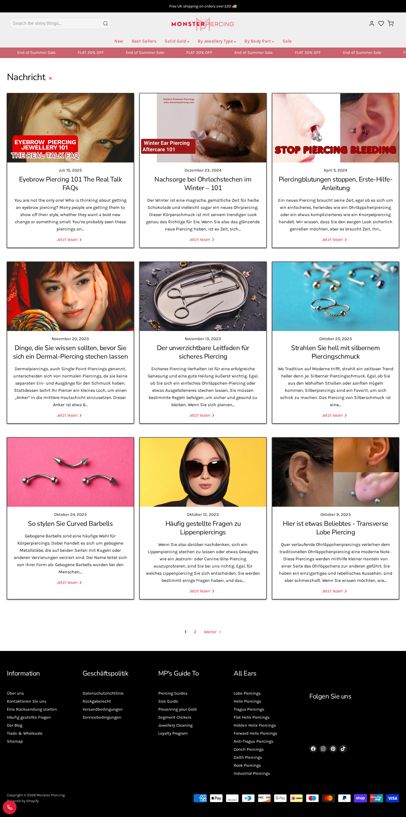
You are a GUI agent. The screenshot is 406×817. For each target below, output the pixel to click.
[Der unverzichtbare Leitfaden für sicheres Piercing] (203, 296)
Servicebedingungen (102, 717)
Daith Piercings (248, 757)
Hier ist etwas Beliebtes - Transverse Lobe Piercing (335, 528)
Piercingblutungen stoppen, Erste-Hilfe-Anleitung (335, 183)
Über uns (15, 693)
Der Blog (14, 725)
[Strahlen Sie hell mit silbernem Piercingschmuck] (335, 296)
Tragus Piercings (249, 709)
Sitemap (15, 741)
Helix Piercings (247, 701)
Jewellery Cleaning (175, 725)
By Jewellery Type (215, 41)
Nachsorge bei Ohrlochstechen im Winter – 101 (202, 183)
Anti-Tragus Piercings (253, 741)
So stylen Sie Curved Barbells (70, 523)
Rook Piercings (247, 765)
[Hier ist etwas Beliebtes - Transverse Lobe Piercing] (335, 472)
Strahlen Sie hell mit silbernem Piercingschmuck (335, 352)
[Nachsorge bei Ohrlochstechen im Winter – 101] (203, 127)
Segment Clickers (174, 717)
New (118, 41)
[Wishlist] (381, 23)
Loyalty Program (173, 733)
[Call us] (10, 807)
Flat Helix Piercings (252, 717)
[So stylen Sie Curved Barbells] (70, 472)
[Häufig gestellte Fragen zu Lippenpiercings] (203, 472)
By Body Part (257, 41)
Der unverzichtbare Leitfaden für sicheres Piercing (203, 352)
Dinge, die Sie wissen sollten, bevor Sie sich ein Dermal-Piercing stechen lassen (70, 352)
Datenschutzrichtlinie (103, 693)
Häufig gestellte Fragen (29, 717)
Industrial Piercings (252, 773)
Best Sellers (144, 41)
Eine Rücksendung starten (32, 709)
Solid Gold (175, 41)
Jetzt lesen (68, 239)
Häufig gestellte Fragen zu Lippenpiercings (203, 528)
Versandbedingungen (103, 709)
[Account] (372, 23)
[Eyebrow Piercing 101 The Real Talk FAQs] (70, 127)
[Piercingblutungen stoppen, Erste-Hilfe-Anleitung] (335, 127)
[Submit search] (105, 23)
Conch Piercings (249, 749)
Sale (287, 41)
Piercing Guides (173, 693)
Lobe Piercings (247, 693)
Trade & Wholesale (25, 733)
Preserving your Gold (177, 709)
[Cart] (390, 23)
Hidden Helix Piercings (255, 725)
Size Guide (168, 701)
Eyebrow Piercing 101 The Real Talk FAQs (70, 183)
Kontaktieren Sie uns (26, 701)
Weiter (211, 631)
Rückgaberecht (97, 701)
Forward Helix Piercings (255, 733)
